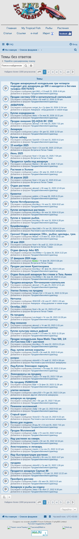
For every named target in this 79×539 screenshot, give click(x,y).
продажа (15, 462)
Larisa (35, 132)
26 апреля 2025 (19, 177)
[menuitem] (9, 44)
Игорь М (36, 425)
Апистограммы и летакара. (26, 446)
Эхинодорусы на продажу (25, 374)
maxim (35, 441)
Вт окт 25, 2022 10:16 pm (51, 441)
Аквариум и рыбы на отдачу (27, 487)
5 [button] (60, 72)
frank (34, 481)
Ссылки (21, 33)
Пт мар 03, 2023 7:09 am (51, 376)
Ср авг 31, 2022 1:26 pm (53, 465)
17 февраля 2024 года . (23, 258)
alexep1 (35, 124)
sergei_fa (36, 107)
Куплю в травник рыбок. (25, 218)
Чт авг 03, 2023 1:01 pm (52, 325)
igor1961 (36, 91)
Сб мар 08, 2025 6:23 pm (51, 196)
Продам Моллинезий (22, 430)
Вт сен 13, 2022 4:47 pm (53, 457)
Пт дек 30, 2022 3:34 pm (54, 393)
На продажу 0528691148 (24, 382)
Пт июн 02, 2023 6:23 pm (53, 344)
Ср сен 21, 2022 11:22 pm (52, 449)
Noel (34, 148)
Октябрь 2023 (18, 306)
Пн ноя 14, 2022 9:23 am (53, 417)
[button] (39, 72)
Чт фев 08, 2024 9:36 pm (51, 261)
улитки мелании (20, 390)
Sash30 (35, 140)
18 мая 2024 (17, 242)
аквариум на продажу (23, 398)
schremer (36, 368)
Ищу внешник (18, 322)
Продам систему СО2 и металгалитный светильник (40, 97)
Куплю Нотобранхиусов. (24, 201)
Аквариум (16, 129)
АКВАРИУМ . (17, 105)
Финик (35, 236)
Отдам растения (20, 185)
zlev (34, 401)
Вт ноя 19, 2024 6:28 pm (53, 220)
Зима (34, 489)
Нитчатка (15, 298)
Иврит (46, 33)
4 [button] (56, 72)
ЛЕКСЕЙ (36, 301)
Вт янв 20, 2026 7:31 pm (53, 124)
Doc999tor (37, 253)
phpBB (33, 522)
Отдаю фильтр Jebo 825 (24, 250)
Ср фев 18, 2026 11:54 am (55, 107)
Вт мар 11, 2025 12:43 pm (53, 188)
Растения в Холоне (21, 169)
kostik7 (35, 333)
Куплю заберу (18, 137)
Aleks (34, 115)
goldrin (35, 196)
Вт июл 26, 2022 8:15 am (50, 481)
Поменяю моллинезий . (24, 406)
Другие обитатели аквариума (44, 395)
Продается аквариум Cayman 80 (29, 470)
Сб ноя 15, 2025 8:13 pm (52, 140)
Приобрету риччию (21, 479)
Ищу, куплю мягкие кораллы (27, 349)
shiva (34, 99)
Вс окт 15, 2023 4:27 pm (49, 309)
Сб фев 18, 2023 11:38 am (50, 384)
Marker (35, 164)
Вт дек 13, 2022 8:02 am (50, 409)
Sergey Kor (37, 293)
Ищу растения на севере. (25, 438)
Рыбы (49, 28)
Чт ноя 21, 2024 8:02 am (53, 204)
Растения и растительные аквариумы (48, 231)
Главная (12, 28)
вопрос (14, 358)
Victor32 (36, 417)
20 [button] (68, 72)
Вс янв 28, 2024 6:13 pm (55, 277)
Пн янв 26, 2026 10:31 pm (51, 115)
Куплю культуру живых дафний (29, 331)
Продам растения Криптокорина (29, 266)
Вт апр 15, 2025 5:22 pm (51, 172)
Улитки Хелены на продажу (26, 290)
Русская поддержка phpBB (39, 524)
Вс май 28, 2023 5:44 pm (51, 352)
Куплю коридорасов (22, 113)
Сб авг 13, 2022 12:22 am (55, 473)
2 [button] (48, 72)
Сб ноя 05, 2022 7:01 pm (53, 425)
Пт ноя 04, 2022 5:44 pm (51, 433)
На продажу (17, 314)
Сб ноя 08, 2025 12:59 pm (50, 148)
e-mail (34, 33)
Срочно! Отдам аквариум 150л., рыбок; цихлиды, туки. (43, 234)
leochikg (36, 204)
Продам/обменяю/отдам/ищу (44, 93)
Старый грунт (18, 414)
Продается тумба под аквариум (29, 161)
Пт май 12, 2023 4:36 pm (53, 360)
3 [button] (52, 72)
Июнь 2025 (16, 153)
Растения (63, 28)
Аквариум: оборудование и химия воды (49, 110)
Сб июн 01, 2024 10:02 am (52, 236)
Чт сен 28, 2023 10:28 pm (54, 317)
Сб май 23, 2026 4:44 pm (53, 91)
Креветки (15, 193)
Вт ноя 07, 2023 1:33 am (53, 301)
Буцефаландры (19, 226)
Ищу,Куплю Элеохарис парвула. (29, 366)
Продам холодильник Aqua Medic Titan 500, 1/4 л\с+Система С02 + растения (38, 340)
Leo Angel (36, 317)
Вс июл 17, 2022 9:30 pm (51, 489)
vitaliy (34, 409)
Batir (34, 384)
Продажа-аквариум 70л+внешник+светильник (37, 282)
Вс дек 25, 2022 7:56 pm (49, 401)
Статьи (7, 33)
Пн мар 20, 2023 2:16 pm (54, 368)
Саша (35, 376)
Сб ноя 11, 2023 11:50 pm (56, 293)
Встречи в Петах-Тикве (42, 150)
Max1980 (36, 228)
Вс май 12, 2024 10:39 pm (50, 245)
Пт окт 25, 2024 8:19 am (54, 228)
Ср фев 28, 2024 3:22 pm (55, 253)
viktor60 (36, 360)
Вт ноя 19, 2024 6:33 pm (53, 212)
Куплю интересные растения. (27, 210)
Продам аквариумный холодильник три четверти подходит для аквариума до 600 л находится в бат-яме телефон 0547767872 (43, 86)
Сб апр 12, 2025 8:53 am (50, 180)
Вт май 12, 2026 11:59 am (51, 99)
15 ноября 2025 (19, 145)
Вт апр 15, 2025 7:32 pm (52, 164)
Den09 (35, 352)
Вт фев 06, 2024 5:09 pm (53, 269)
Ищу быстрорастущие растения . (29, 454)
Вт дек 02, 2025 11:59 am (51, 132)
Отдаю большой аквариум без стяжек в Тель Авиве (41, 274)
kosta (35, 261)
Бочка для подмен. (21, 422)
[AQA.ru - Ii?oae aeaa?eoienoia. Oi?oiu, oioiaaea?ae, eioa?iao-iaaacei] (39, 533)
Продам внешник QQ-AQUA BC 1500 (31, 121)
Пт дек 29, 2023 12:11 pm (53, 285)
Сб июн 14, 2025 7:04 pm (50, 156)
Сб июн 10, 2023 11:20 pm (53, 333)
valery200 (36, 393)
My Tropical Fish (31, 28)
